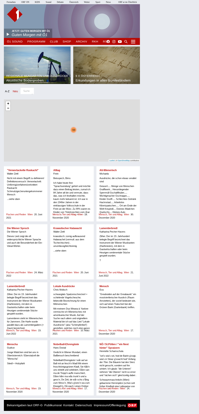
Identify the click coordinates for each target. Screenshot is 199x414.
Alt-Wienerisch (108, 170)
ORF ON (25, 2)
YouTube (120, 41)
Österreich (73, 2)
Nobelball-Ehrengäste (66, 344)
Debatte (60, 2)
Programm (36, 41)
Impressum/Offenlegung (110, 405)
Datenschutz (83, 405)
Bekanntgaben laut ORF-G (25, 405)
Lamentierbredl (108, 228)
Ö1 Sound (15, 41)
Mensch (104, 286)
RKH (95, 41)
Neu (15, 91)
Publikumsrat (53, 405)
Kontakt (68, 405)
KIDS (37, 2)
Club (54, 41)
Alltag (56, 170)
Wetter (87, 2)
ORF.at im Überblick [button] (127, 2)
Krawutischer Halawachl (67, 228)
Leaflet (112, 160)
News (108, 2)
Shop (67, 41)
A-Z (7, 91)
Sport (97, 2)
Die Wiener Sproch (18, 228)
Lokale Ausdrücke (64, 286)
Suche (125, 41)
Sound (48, 2)
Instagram (113, 41)
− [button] (8, 108)
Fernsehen (11, 2)
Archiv (81, 41)
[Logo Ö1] (15, 14)
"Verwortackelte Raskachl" (23, 170)
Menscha (12, 344)
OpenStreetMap (124, 160)
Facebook (108, 41)
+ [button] (8, 103)
